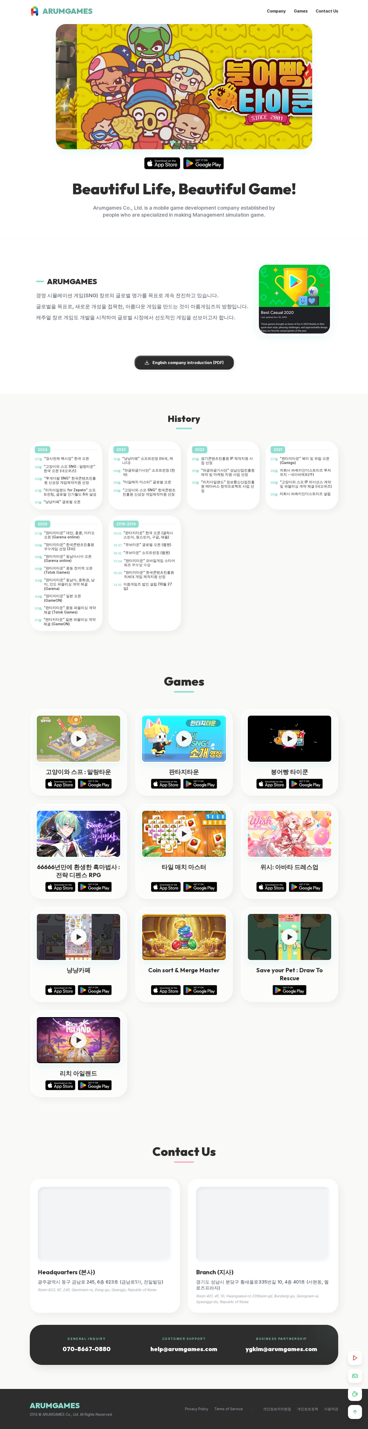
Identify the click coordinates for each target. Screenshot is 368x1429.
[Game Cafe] (355, 1394)
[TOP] (355, 1412)
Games (301, 11)
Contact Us (327, 11)
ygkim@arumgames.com (281, 1349)
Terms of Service (228, 1409)
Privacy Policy (196, 1409)
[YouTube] (355, 1358)
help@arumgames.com (183, 1349)
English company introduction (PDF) (188, 362)
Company (276, 11)
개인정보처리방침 (277, 1409)
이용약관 (331, 1409)
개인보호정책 (307, 1409)
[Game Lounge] (355, 1376)
